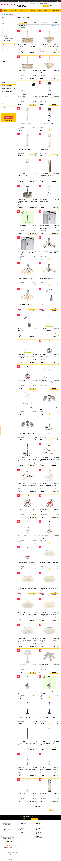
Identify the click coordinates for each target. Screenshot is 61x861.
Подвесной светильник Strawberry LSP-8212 (26, 382)
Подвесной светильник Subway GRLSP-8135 (26, 356)
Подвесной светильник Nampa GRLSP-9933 (47, 537)
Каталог (1, 10)
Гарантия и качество (40, 828)
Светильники (7, 32)
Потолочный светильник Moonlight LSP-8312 (27, 589)
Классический (7, 73)
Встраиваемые (7, 46)
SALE (22, 27)
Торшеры (6, 36)
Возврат (18, 1)
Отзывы (23, 1)
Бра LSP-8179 (42, 304)
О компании (23, 823)
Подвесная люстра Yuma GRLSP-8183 (27, 46)
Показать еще (38, 806)
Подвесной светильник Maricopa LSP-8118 (27, 744)
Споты (5, 34)
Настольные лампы (7, 30)
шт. (26, 819)
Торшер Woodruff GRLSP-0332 (47, 175)
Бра (5, 26)
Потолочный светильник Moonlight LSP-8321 (48, 640)
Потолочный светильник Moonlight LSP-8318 (48, 615)
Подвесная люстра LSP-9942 (46, 433)
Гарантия (13, 1)
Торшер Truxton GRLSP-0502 (25, 227)
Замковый (6, 67)
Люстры (6, 28)
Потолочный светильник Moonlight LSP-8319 (27, 640)
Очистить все (55, 25)
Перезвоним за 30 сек (32, 3)
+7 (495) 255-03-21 (22, 6)
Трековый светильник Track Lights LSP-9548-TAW (48, 227)
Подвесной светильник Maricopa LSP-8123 (27, 795)
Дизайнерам (35, 1)
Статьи (37, 836)
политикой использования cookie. (11, 855)
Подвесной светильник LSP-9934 (47, 511)
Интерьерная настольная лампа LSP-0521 (27, 666)
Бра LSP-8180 (21, 330)
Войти (58, 1)
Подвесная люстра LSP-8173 (25, 407)
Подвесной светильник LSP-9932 (47, 485)
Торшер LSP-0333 (22, 175)
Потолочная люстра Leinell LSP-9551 (48, 795)
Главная (3, 14)
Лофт (5, 75)
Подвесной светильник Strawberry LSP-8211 (48, 356)
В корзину (31, 52)
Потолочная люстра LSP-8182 (25, 304)
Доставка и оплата (5, 1)
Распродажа (22, 829)
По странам (22, 828)
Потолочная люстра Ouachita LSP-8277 (26, 485)
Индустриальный (7, 69)
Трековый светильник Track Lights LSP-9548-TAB (26, 253)
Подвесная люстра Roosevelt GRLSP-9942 (27, 460)
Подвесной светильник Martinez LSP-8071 (27, 692)
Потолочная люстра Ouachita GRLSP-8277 (49, 460)
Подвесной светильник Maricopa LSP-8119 (49, 744)
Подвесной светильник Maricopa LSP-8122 (49, 769)
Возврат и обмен (39, 829)
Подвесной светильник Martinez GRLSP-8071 (47, 692)
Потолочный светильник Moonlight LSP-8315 (48, 589)
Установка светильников (41, 827)
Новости (37, 834)
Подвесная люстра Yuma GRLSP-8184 (49, 46)
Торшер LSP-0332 (43, 149)
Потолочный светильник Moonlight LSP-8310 (48, 563)
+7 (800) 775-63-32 (22, 5)
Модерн (6, 77)
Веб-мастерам (39, 831)
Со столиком (6, 53)
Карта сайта (22, 833)
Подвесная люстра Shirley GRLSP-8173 (49, 382)
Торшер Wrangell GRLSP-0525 (25, 123)
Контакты (47, 1)
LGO (5, 103)
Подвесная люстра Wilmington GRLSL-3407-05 (27, 201)
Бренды (41, 1)
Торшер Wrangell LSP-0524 (46, 123)
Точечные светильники (8, 38)
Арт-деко (6, 65)
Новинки (22, 831)
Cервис (38, 823)
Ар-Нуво (5, 63)
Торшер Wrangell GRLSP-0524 (47, 98)
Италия (6, 109)
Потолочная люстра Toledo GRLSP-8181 (48, 253)
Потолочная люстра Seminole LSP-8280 (27, 434)
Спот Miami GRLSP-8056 (45, 666)
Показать (7, 117)
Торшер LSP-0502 (43, 201)
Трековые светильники (8, 57)
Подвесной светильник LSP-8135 (47, 330)
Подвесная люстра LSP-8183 (25, 72)
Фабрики (22, 827)
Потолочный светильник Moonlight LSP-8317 (27, 615)
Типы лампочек (39, 837)
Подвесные (6, 49)
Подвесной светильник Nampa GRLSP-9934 (26, 563)
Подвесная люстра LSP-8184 (46, 72)
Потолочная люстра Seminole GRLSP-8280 (49, 408)
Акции (21, 832)
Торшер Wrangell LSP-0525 (24, 149)
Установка (29, 1)
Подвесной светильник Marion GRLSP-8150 (26, 718)
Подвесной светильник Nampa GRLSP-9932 (26, 537)
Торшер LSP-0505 (22, 98)
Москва (24, 3)
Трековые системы (7, 40)
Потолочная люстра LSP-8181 (47, 278)
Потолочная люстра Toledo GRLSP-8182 (27, 279)
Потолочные (6, 51)
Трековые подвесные (8, 55)
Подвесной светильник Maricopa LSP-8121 (27, 769)
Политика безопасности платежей (10, 850)
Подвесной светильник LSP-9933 (26, 511)
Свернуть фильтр (23, 22)
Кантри (5, 71)
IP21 (5, 96)
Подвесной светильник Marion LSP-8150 (48, 718)
